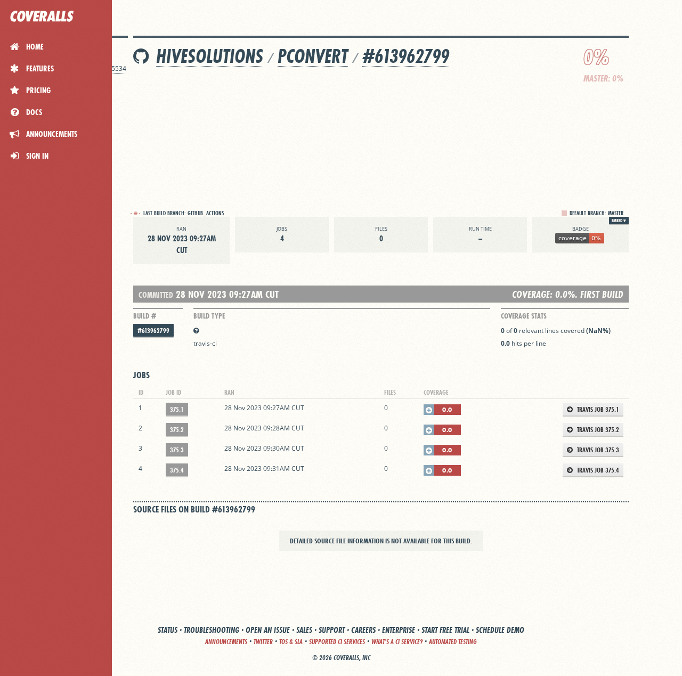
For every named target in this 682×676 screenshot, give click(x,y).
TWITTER (263, 641)
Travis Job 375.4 (597, 470)
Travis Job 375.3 (597, 449)
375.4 (177, 470)
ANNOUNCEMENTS (226, 641)
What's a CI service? (397, 641)
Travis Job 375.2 (597, 429)
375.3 (177, 449)
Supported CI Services (337, 641)
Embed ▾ (619, 220)
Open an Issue (268, 630)
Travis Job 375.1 (597, 409)
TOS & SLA (291, 641)
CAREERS (363, 630)
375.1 (177, 409)
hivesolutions (209, 56)
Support (332, 630)
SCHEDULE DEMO (500, 630)
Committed (156, 294)
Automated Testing (453, 641)
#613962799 (405, 56)
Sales (304, 630)
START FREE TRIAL (445, 630)
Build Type (209, 316)
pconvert (313, 56)
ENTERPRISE (398, 630)
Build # (144, 316)
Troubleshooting (211, 630)
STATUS (167, 630)
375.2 (177, 429)
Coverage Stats (524, 316)
